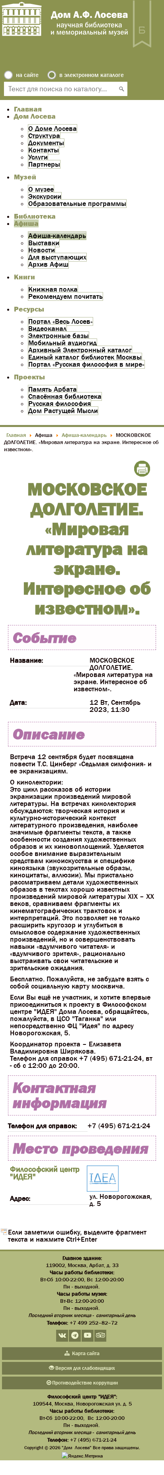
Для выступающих (57, 257)
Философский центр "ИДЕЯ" (45, 1173)
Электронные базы (58, 336)
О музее (41, 189)
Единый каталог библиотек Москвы (85, 357)
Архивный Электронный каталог (80, 350)
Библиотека (35, 216)
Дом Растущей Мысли (63, 411)
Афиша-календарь (57, 236)
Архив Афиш (48, 264)
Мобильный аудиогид (62, 343)
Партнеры (44, 164)
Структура (44, 136)
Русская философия (59, 404)
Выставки (43, 243)
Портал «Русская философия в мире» (86, 364)
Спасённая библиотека (65, 396)
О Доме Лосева (52, 129)
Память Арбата (52, 389)
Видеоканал (47, 329)
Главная (28, 109)
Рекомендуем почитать (65, 296)
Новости (41, 250)
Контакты (43, 150)
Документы (46, 143)
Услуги (38, 157)
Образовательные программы (77, 204)
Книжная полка (53, 289)
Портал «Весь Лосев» (60, 321)
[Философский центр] (103, 1179)
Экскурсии (44, 196)
